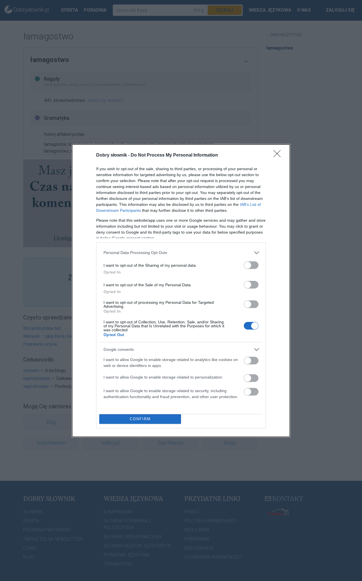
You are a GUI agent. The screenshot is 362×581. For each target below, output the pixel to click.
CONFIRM (140, 419)
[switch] (251, 265)
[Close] (278, 155)
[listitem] (181, 253)
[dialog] (181, 290)
